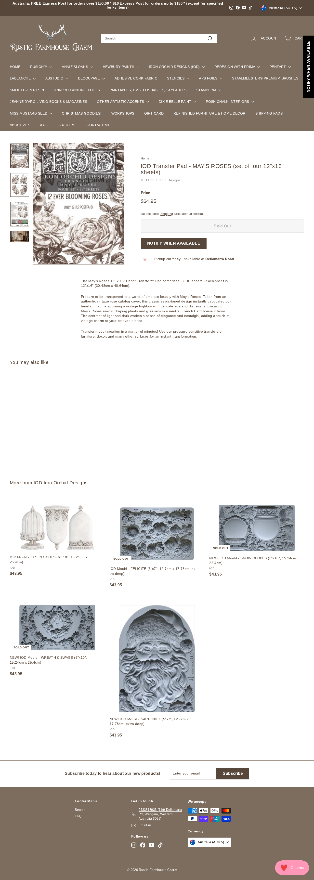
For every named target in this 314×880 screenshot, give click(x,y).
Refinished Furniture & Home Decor (209, 113)
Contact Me (98, 125)
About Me (67, 125)
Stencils (176, 78)
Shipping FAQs (269, 113)
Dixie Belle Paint (175, 102)
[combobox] (159, 38)
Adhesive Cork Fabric (136, 78)
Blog (43, 125)
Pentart (278, 67)
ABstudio (55, 78)
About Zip (19, 125)
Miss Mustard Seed (29, 113)
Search (80, 810)
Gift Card (154, 113)
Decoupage (89, 78)
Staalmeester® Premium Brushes (265, 78)
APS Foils (209, 78)
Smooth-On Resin (27, 90)
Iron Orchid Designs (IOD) (175, 67)
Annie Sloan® (75, 67)
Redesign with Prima (235, 67)
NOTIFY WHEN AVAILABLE (173, 243)
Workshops (122, 113)
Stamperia (206, 90)
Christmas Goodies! (81, 113)
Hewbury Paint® (119, 67)
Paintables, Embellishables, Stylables (148, 90)
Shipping (166, 214)
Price (145, 193)
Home (15, 67)
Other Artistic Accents (121, 102)
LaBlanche (21, 78)
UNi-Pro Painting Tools (77, 90)
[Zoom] (78, 203)
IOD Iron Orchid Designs (161, 180)
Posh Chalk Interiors (228, 102)
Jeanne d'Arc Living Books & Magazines (48, 102)
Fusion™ (39, 67)
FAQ (78, 816)
